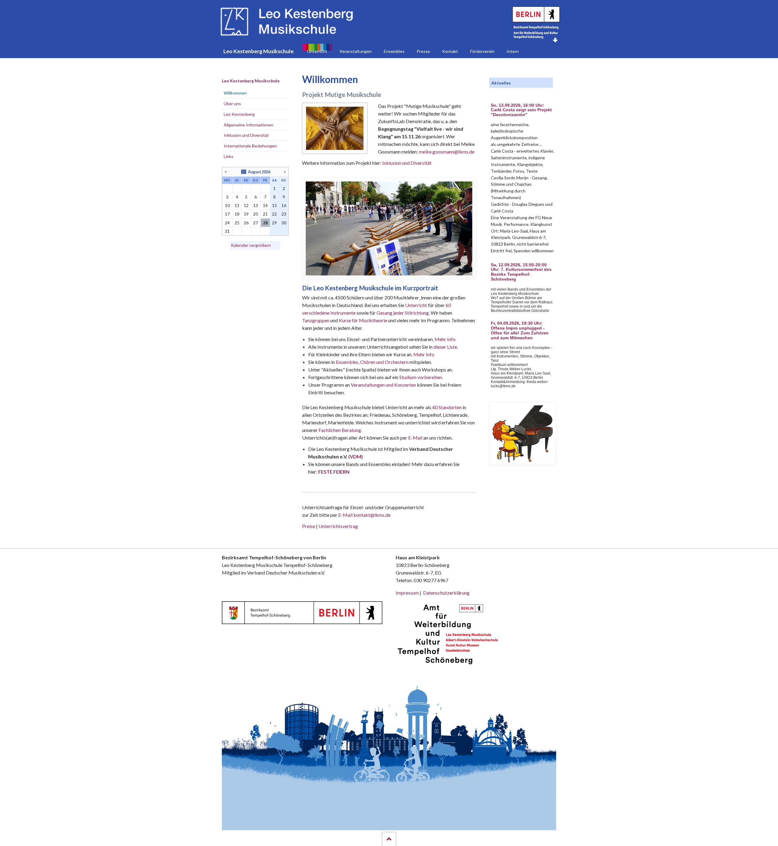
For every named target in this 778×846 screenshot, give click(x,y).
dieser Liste (445, 347)
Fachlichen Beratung (339, 430)
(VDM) (355, 456)
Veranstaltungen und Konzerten (383, 385)
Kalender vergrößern (251, 245)
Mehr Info (445, 339)
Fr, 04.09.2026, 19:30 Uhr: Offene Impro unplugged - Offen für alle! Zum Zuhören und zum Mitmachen (520, 330)
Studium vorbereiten (420, 377)
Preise (308, 526)
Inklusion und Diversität (407, 163)
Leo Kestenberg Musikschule (251, 80)
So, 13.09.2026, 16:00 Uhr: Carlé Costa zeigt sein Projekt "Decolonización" (521, 110)
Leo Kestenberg (239, 114)
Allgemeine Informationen (248, 124)
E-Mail (415, 437)
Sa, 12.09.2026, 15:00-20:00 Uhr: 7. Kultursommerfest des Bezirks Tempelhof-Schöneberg (521, 272)
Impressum (407, 593)
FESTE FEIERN (333, 472)
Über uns (232, 103)
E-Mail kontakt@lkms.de (364, 515)
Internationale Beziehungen (250, 145)
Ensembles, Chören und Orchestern (372, 362)
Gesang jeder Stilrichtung (403, 313)
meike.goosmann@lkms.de (446, 151)
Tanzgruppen (316, 320)
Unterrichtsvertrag (338, 526)
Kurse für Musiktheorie (363, 320)
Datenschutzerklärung (446, 593)
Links (228, 156)
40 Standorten (447, 407)
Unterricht (416, 305)
